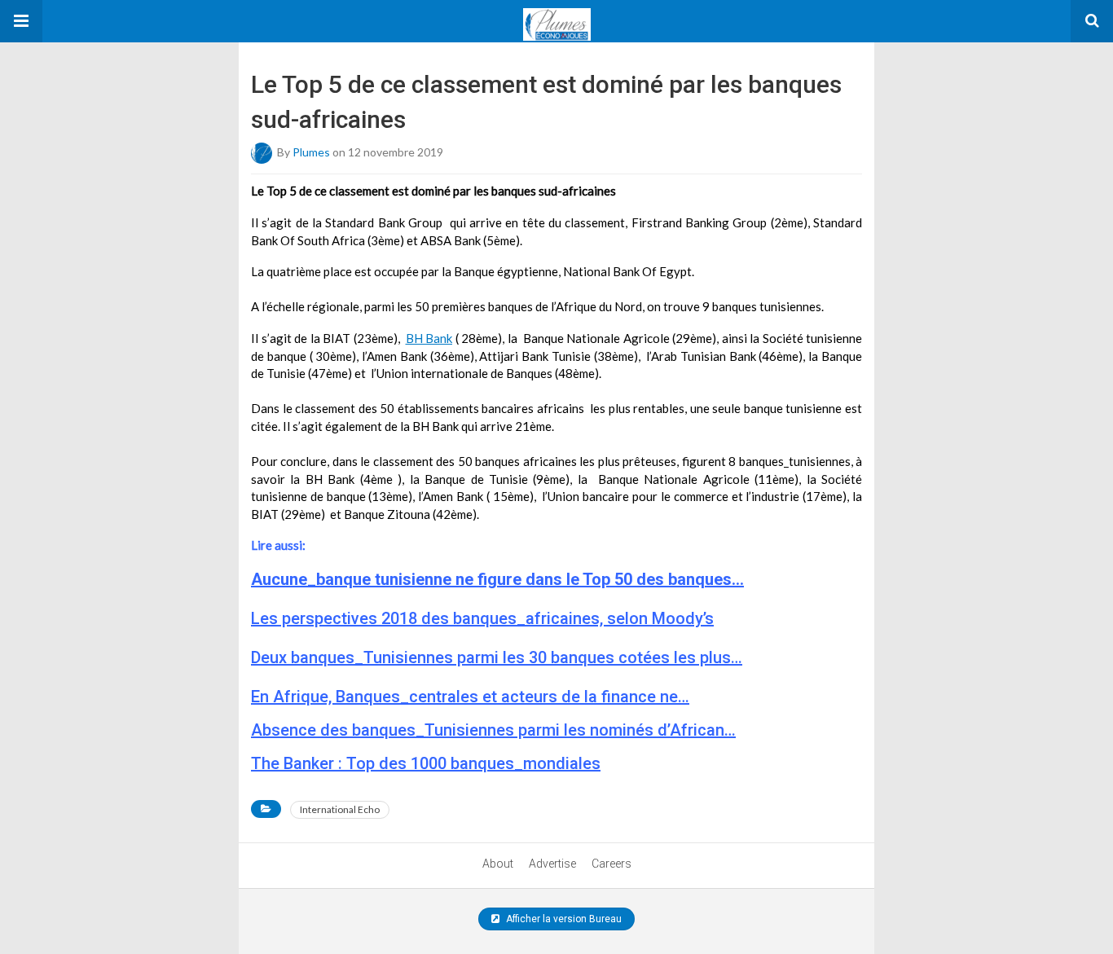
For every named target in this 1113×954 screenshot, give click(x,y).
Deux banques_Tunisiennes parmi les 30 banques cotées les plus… (496, 657)
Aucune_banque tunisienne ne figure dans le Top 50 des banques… (497, 579)
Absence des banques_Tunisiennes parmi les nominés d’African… (493, 730)
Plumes (311, 152)
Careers (611, 863)
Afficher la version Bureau (563, 919)
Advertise (552, 863)
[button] (21, 21)
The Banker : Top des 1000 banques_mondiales (425, 763)
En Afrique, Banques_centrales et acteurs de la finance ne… (470, 696)
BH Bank (429, 338)
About (497, 863)
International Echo (340, 809)
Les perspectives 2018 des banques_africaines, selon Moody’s (482, 618)
